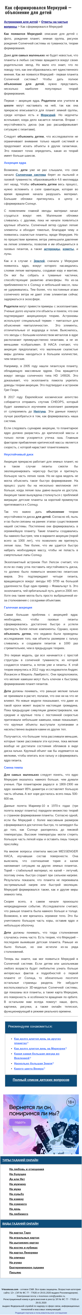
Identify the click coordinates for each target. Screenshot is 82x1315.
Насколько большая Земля (33, 1063)
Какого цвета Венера (29, 1068)
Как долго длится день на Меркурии (39, 1048)
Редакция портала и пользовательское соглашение (41, 1313)
